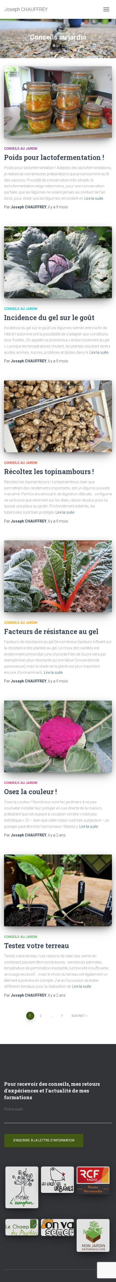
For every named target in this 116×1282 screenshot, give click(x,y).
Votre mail (13, 1109)
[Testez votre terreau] (58, 890)
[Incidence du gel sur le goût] (58, 262)
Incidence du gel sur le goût (49, 317)
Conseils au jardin (20, 148)
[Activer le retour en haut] (105, 1271)
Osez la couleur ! (30, 791)
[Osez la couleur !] (58, 736)
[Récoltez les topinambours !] (58, 416)
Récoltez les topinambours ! (49, 471)
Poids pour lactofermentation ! (54, 157)
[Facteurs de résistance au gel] (58, 576)
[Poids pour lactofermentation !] (58, 102)
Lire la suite (93, 198)
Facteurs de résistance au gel (51, 631)
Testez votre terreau (36, 945)
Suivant (78, 1016)
